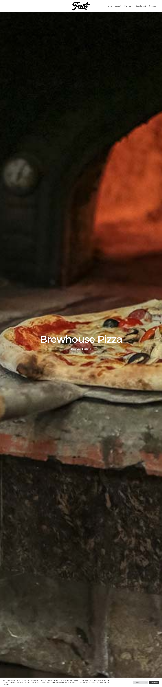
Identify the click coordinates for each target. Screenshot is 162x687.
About (118, 6)
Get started (141, 6)
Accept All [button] (154, 682)
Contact (152, 6)
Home (109, 6)
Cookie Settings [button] (141, 682)
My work (128, 6)
